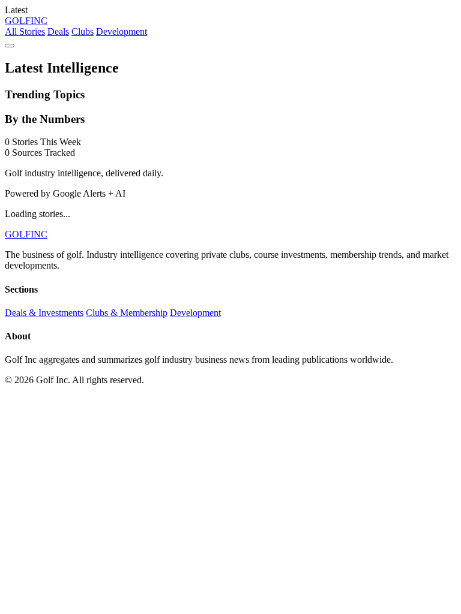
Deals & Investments (44, 313)
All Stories (25, 31)
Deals (58, 31)
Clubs (82, 31)
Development (121, 31)
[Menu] (9, 45)
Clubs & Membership (126, 313)
